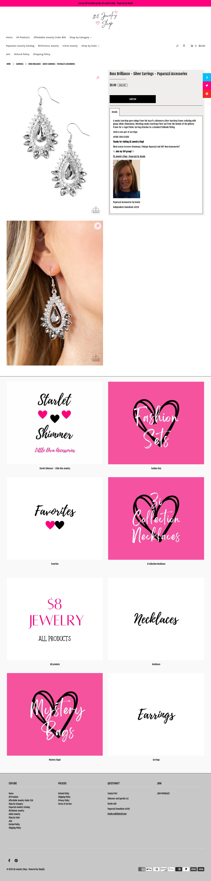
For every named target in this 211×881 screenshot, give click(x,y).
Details (114, 112)
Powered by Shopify (37, 869)
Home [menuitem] (9, 37)
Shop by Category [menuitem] (79, 37)
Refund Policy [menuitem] (21, 54)
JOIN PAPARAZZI (163, 793)
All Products (13, 797)
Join (10, 821)
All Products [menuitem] (23, 37)
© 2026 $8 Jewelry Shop (17, 869)
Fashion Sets (156, 468)
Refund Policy (14, 824)
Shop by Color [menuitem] (89, 45)
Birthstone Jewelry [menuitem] (48, 45)
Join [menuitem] (8, 54)
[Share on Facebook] (207, 77)
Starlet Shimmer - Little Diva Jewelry (55, 468)
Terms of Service (65, 804)
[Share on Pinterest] (207, 94)
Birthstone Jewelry (16, 810)
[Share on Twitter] (207, 85)
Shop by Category (16, 804)
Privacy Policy (63, 800)
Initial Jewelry (14, 814)
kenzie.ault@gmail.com (117, 813)
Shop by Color (14, 817)
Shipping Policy (15, 827)
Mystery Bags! (55, 759)
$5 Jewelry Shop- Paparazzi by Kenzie (129, 156)
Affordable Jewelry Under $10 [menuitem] (50, 37)
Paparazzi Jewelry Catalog (19, 807)
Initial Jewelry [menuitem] (70, 45)
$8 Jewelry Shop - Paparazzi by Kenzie (117, 3)
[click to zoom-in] (97, 77)
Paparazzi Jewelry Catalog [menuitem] (20, 45)
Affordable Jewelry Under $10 (21, 800)
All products (55, 664)
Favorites (55, 564)
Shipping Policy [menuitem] (41, 54)
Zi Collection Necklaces (156, 564)
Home (9, 64)
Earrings (19, 64)
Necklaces (156, 664)
